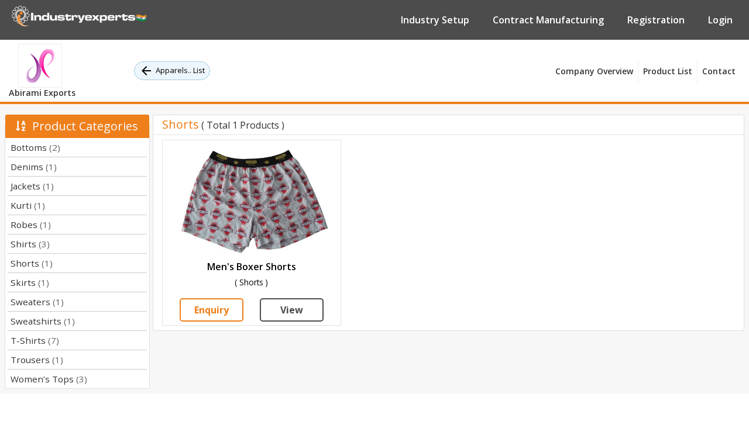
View (291, 309)
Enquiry (211, 309)
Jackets (32, 186)
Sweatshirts (43, 321)
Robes (31, 224)
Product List (667, 71)
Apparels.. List (180, 70)
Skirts (30, 282)
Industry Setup (435, 19)
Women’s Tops (49, 379)
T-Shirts (35, 340)
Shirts (30, 244)
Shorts (32, 263)
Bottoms (35, 147)
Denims (34, 166)
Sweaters (37, 302)
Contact (719, 71)
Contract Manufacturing (548, 19)
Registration (656, 19)
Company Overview (594, 71)
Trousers (37, 359)
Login (720, 19)
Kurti (28, 205)
